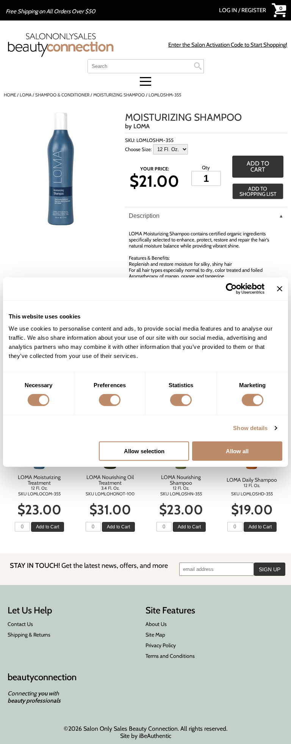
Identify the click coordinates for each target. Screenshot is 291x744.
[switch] (109, 400)
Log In (228, 10)
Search (198, 66)
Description (144, 216)
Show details (250, 428)
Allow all (237, 451)
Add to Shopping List (257, 191)
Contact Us (20, 624)
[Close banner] (279, 289)
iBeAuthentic (155, 735)
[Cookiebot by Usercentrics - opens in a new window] (231, 289)
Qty (206, 167)
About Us (156, 624)
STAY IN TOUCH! (89, 565)
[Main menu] (145, 81)
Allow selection (144, 451)
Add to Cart (47, 527)
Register (253, 10)
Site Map (155, 634)
